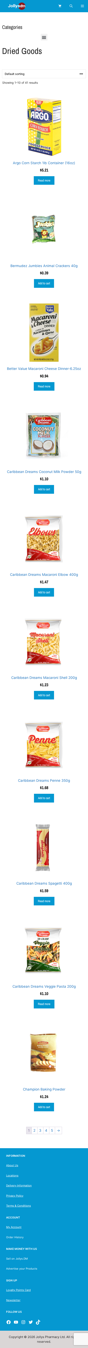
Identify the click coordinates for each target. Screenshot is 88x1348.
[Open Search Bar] (71, 6)
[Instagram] (23, 1322)
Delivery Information (19, 1185)
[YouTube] (16, 1322)
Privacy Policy (14, 1195)
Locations (12, 1175)
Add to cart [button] (44, 283)
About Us (12, 1165)
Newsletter (13, 1300)
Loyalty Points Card (18, 1290)
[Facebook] (8, 1322)
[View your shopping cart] (59, 6)
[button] (44, 37)
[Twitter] (30, 1322)
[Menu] (82, 6)
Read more (44, 180)
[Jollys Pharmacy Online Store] (14, 6)
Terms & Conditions (18, 1205)
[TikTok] (38, 1322)
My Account (13, 1227)
